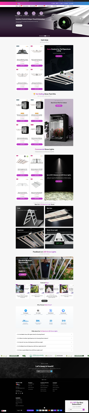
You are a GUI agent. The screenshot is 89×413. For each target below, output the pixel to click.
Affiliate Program (19, 399)
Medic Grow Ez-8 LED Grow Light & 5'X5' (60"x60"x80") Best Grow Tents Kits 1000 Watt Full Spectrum (22, 111)
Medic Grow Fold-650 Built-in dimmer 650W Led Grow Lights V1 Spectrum (36, 79)
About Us (54, 383)
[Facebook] (16, 393)
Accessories (30, 389)
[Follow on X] (43, 363)
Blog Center (55, 389)
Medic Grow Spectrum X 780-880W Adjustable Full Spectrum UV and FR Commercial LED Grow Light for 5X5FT (36, 166)
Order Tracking (43, 390)
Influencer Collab (19, 400)
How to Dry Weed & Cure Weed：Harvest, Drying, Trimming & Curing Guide (22, 291)
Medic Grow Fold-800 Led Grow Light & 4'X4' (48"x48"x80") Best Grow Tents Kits (22, 135)
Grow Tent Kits (31, 387)
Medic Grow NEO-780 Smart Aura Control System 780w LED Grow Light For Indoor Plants (36, 56)
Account (61, 3)
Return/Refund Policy (44, 385)
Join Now (22, 274)
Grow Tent (30, 385)
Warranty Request (44, 387)
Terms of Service (56, 387)
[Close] (87, 401)
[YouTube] (22, 393)
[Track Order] (61, 0)
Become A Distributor (20, 405)
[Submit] (83, 409)
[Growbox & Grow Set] (58, 122)
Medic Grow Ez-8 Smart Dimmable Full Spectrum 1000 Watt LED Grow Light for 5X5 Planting (36, 189)
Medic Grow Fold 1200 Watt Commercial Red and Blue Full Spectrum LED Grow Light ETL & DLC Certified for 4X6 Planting (22, 189)
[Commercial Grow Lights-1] (58, 177)
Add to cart (36, 144)
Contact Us (43, 383)
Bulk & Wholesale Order (19, 403)
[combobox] (3, 411)
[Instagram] (45, 363)
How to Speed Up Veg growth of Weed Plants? (37, 291)
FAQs (54, 390)
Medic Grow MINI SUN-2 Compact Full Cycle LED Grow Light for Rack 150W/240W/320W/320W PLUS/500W (22, 56)
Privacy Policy (55, 385)
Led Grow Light (31, 383)
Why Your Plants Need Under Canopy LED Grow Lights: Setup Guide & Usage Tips (52, 291)
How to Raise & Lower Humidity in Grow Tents (66, 291)
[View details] (30, 216)
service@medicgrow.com (69, 0)
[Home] (18, 3)
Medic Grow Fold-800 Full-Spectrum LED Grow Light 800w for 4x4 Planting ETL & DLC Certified (22, 79)
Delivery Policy (43, 389)
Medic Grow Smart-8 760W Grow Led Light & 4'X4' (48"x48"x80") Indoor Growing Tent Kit (36, 135)
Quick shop (22, 65)
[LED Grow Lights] (58, 68)
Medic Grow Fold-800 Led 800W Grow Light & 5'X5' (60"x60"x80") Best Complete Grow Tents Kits (36, 111)
